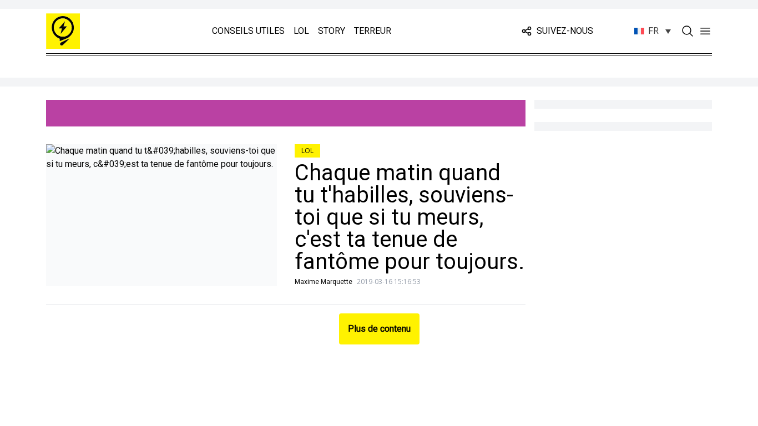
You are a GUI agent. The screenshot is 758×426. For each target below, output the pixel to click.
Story (331, 31)
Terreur (372, 31)
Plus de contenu (379, 328)
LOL (301, 31)
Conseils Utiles (248, 31)
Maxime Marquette (323, 282)
